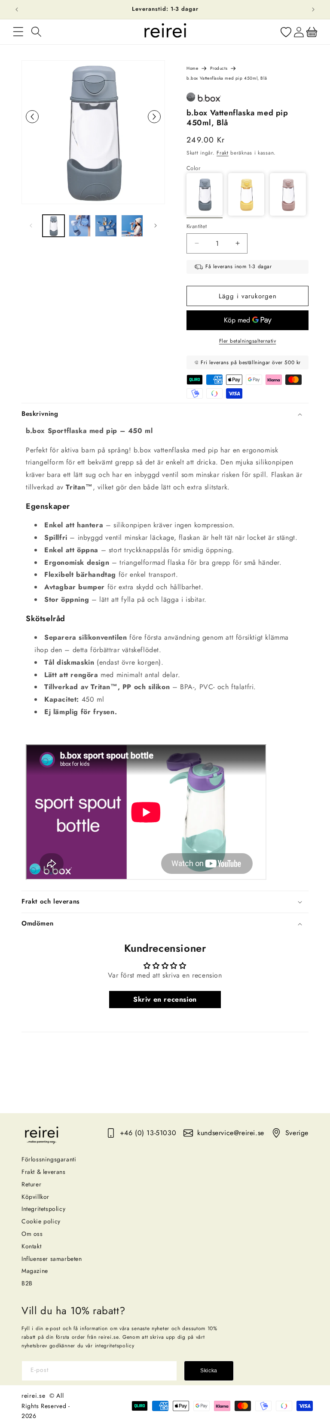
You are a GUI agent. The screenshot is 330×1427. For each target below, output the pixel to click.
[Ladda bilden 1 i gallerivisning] (53, 226)
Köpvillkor (35, 1196)
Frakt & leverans (43, 1171)
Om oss (32, 1233)
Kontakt (31, 1246)
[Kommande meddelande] (313, 9)
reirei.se (33, 1395)
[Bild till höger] (155, 225)
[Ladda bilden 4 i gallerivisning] (132, 226)
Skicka (208, 1371)
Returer (31, 1184)
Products (218, 68)
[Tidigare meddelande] (16, 9)
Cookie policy (41, 1221)
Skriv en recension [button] (165, 999)
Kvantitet (196, 226)
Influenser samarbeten (51, 1258)
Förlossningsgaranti (48, 1159)
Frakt (223, 153)
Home (192, 68)
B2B (27, 1283)
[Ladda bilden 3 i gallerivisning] (106, 226)
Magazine (34, 1270)
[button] (18, 31)
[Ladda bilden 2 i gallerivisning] (80, 226)
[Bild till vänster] (30, 225)
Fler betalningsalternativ (247, 341)
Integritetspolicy (43, 1208)
